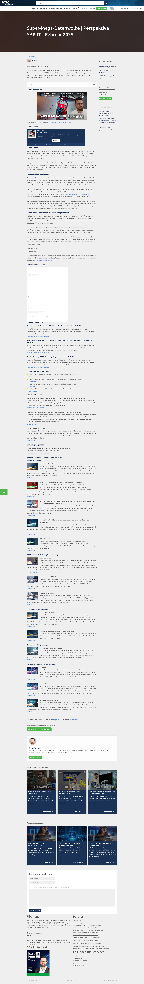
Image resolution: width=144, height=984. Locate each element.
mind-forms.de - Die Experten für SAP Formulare (85, 932)
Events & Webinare (55, 8)
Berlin (35, 940)
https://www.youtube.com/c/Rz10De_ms (59, 122)
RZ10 (28, 56)
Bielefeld (40, 940)
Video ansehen (40, 407)
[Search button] (106, 3)
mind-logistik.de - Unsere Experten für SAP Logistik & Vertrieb (89, 946)
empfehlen (54, 720)
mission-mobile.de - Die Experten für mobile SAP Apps (87, 925)
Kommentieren (35, 910)
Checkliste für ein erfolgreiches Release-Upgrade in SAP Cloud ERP (107, 76)
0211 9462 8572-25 (126, 8)
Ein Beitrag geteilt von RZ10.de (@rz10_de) (39, 316)
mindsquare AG (113, 980)
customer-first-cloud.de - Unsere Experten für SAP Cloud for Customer (91, 948)
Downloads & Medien (71, 8)
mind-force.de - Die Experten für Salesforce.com (85, 940)
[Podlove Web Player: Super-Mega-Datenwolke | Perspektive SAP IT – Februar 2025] (56, 137)
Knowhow (83, 8)
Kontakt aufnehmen (101, 8)
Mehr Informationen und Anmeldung (38, 336)
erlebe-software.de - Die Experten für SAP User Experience (88, 930)
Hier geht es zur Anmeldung (43, 260)
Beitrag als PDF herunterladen (40, 729)
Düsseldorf (48, 940)
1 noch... (33, 56)
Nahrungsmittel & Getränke (80, 960)
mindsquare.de (77, 920)
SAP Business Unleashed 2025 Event (43, 177)
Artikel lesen (31, 407)
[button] (62, 84)
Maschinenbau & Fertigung (80, 955)
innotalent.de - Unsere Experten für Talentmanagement (87, 943)
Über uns (92, 8)
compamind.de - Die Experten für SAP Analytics (85, 927)
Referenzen (44, 8)
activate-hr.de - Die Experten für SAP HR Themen (85, 935)
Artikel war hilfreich (36, 720)
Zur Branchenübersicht (79, 965)
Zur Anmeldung (33, 377)
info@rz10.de (138, 8)
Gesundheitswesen (78, 958)
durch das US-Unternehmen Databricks (79, 194)
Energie (75, 963)
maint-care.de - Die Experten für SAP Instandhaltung (86, 937)
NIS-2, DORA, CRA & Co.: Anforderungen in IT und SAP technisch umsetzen (106, 113)
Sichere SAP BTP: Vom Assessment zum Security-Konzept (105, 128)
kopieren (71, 720)
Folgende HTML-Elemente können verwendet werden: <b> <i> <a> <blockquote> (49, 887)
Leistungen (35, 8)
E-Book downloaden (33, 572)
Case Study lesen (32, 424)
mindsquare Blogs (77, 922)
